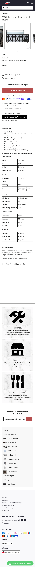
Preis (3, 55)
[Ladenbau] (17, 349)
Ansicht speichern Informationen (12, 108)
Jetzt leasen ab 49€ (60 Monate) (14, 117)
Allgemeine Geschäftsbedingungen (12, 503)
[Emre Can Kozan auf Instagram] (19, 520)
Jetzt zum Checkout (17, 91)
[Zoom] (28, 46)
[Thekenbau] (17, 317)
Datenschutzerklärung (8, 505)
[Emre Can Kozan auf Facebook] (22, 520)
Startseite (4, 13)
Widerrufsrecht (6, 510)
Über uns (4, 497)
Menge (4, 65)
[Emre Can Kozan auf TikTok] (29, 520)
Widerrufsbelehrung (7, 508)
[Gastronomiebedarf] (17, 381)
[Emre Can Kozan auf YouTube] (25, 520)
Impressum (5, 500)
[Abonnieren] (29, 419)
